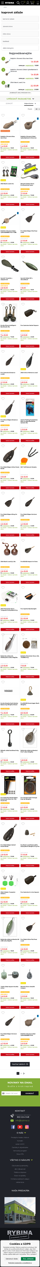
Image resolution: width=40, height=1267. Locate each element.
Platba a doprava (20, 1172)
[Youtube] (20, 1127)
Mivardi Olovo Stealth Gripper (28, 987)
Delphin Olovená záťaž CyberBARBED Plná (28, 1034)
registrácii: (6, 148)
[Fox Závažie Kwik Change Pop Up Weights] (30, 785)
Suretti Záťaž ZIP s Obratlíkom (27, 278)
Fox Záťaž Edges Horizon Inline (9, 1034)
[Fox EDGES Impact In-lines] (30, 549)
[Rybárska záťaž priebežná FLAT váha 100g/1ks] (30, 737)
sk (38, 4)
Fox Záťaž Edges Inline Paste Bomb (10, 467)
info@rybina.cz (22, 1120)
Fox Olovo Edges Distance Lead (9, 420)
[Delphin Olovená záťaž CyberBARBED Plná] (30, 1021)
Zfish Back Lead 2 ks (17, 82)
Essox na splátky (20, 1176)
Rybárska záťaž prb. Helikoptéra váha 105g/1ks (9, 656)
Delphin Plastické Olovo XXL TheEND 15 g (30, 656)
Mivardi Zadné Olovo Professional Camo (27, 184)
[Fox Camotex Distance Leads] (10, 360)
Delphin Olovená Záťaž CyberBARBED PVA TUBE (8, 231)
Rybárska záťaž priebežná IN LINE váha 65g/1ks (10, 940)
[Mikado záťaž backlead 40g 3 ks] (10, 737)
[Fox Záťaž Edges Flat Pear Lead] (30, 218)
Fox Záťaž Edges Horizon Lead (29, 515)
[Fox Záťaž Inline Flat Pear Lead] (30, 926)
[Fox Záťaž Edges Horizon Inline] (10, 1021)
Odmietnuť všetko (12, 1259)
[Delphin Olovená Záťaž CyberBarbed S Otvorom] (30, 123)
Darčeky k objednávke (20, 1147)
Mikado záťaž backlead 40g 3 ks (10, 751)
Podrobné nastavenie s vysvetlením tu (20, 1263)
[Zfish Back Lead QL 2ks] (10, 549)
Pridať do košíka (30, 440)
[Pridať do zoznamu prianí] (3, 115)
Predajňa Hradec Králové (20, 1137)
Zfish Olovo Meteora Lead (29, 372)
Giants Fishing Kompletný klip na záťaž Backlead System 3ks (29, 421)
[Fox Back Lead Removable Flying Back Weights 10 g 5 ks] (30, 832)
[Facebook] (13, 1127)
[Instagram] (27, 1127)
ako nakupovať (20, 1169)
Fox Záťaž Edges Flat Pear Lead (29, 231)
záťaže (5, 7)
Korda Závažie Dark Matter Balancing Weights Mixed (9, 703)
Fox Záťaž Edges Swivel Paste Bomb (8, 845)
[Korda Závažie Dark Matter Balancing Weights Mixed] (10, 690)
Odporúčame (28, 103)
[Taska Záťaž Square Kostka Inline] (10, 974)
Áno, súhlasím (28, 1259)
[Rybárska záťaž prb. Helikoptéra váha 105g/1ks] (10, 643)
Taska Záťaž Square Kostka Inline (9, 987)
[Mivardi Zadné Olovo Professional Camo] (30, 171)
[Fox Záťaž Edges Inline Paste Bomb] (10, 454)
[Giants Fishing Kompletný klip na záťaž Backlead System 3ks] (30, 407)
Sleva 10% (20, 1154)
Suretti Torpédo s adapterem (6, 278)
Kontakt (20, 1141)
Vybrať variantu (10, 157)
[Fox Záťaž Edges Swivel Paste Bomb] (10, 832)
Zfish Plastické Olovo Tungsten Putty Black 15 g (9, 609)
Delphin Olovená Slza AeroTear (21, 58)
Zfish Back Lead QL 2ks (8, 561)
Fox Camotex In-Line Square (30, 892)
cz (38, 2)
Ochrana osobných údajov (20, 1179)
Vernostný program (20, 1151)
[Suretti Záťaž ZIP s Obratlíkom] (30, 265)
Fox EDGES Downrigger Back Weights (30, 703)
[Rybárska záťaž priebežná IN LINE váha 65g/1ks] (10, 926)
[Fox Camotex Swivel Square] (30, 312)
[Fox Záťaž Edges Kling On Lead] (10, 501)
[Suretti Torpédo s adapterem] (10, 265)
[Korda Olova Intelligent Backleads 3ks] (10, 312)
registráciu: (29, 65)
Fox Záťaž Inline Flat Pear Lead (29, 940)
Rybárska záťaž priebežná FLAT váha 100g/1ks (29, 751)
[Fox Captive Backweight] (30, 596)
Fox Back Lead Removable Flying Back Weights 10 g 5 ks (30, 845)
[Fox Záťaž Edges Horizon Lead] (30, 501)
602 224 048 (23, 1117)
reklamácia (20, 1182)
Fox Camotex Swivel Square (30, 325)
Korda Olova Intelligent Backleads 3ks (8, 326)
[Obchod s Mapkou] (20, 1210)
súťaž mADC (20, 1144)
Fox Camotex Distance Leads (8, 373)
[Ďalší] (24, 1073)
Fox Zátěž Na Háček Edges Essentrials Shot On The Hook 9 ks (9, 799)
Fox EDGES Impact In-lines (29, 561)
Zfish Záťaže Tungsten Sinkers (8, 892)
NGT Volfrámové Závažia (29, 467)
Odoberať (29, 1093)
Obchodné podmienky (20, 1166)
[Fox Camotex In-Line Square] (30, 879)
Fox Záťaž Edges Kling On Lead (9, 515)
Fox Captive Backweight (28, 608)
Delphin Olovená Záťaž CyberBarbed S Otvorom (24, 70)
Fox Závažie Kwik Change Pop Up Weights (29, 798)
